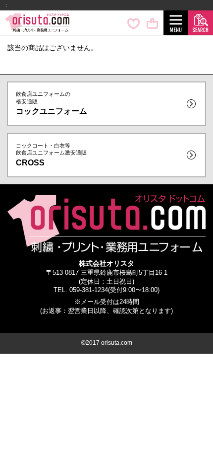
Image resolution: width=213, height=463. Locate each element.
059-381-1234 (88, 290)
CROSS (51, 155)
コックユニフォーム (51, 103)
